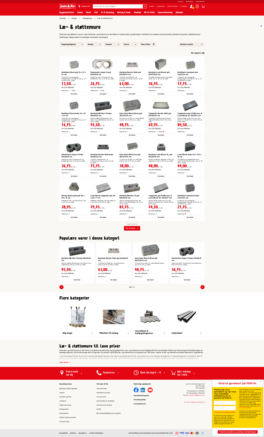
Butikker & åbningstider (68, 388)
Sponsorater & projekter (106, 401)
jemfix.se (73, 433)
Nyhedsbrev (189, 1)
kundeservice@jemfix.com (196, 395)
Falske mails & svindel (67, 417)
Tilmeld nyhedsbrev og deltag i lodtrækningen (237, 432)
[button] (130, 287)
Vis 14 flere (130, 228)
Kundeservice (200, 1)
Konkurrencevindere (104, 405)
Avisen (151, 6)
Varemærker (64, 413)
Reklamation (64, 409)
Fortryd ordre (64, 421)
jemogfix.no (82, 433)
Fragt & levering (65, 405)
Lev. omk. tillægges (67, 87)
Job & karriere (172, 6)
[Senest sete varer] (261, 26)
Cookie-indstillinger (96, 433)
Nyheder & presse (103, 393)
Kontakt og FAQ (65, 397)
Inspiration (161, 6)
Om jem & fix (101, 397)
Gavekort (180, 1)
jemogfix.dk (63, 433)
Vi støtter (183, 6)
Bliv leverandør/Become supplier (109, 413)
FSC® (99, 409)
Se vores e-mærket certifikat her (194, 402)
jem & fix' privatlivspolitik (250, 406)
